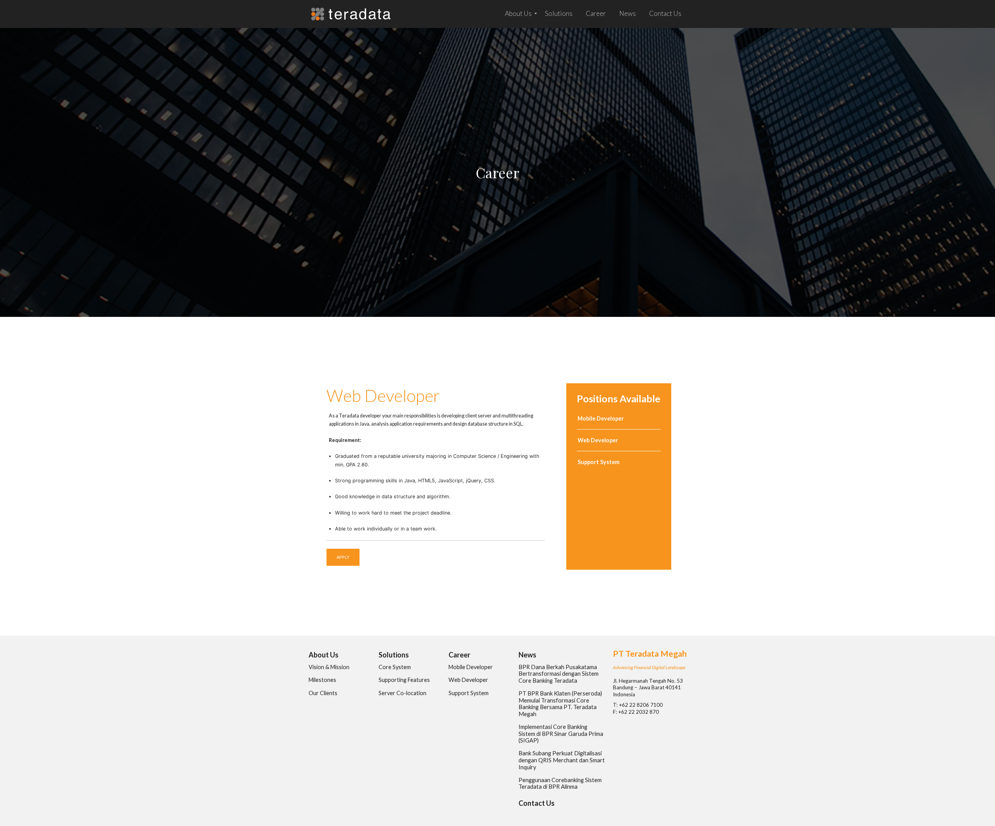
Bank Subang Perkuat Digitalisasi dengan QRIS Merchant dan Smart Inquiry (561, 760)
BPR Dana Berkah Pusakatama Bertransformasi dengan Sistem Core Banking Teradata (558, 674)
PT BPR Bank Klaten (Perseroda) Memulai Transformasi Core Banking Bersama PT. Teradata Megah (560, 703)
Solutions (559, 13)
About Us (518, 13)
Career (596, 13)
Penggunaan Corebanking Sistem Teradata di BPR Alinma (560, 783)
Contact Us (665, 13)
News (627, 13)
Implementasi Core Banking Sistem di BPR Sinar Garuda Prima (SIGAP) (560, 733)
